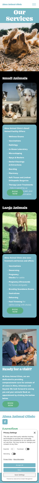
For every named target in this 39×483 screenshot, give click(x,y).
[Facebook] (5, 421)
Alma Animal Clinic (12, 4)
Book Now (15, 192)
